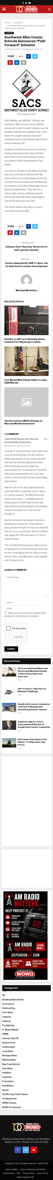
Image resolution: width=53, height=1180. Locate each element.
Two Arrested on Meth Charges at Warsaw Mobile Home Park (23, 422)
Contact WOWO (11, 1169)
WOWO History (9, 1103)
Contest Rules (8, 1173)
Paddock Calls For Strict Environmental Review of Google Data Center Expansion (34, 724)
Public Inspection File (25, 1177)
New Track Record (11, 1064)
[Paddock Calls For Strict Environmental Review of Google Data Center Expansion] (9, 725)
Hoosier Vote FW (10, 1038)
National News (9, 1060)
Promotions (8, 1081)
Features (6, 1021)
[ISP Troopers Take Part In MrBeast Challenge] (9, 692)
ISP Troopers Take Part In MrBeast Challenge (32, 690)
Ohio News (7, 1068)
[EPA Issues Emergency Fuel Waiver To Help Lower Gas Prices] (9, 742)
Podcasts (6, 1077)
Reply (46, 439)
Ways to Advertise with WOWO (33, 1169)
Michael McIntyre (14, 49)
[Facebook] (18, 1150)
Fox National (8, 1025)
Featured (6, 1017)
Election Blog (8, 1008)
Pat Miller (6, 1073)
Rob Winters (8, 1086)
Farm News (7, 1012)
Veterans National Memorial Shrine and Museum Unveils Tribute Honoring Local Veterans (33, 672)
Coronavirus (8, 1004)
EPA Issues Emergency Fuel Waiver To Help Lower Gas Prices (32, 742)
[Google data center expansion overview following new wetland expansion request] (9, 707)
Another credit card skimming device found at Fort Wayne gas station (24, 340)
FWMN (5, 1034)
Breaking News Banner (13, 999)
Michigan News (9, 1055)
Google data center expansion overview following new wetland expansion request (34, 707)
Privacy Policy (28, 1173)
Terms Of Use (42, 1173)
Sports (5, 1090)
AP (3, 995)
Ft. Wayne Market (10, 1030)
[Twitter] (26, 1150)
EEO (18, 1173)
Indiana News (8, 1047)
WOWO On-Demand (11, 1107)
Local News (9, 33)
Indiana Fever (8, 1042)
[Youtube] (33, 1150)
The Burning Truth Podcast (15, 1094)
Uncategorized (9, 1098)
